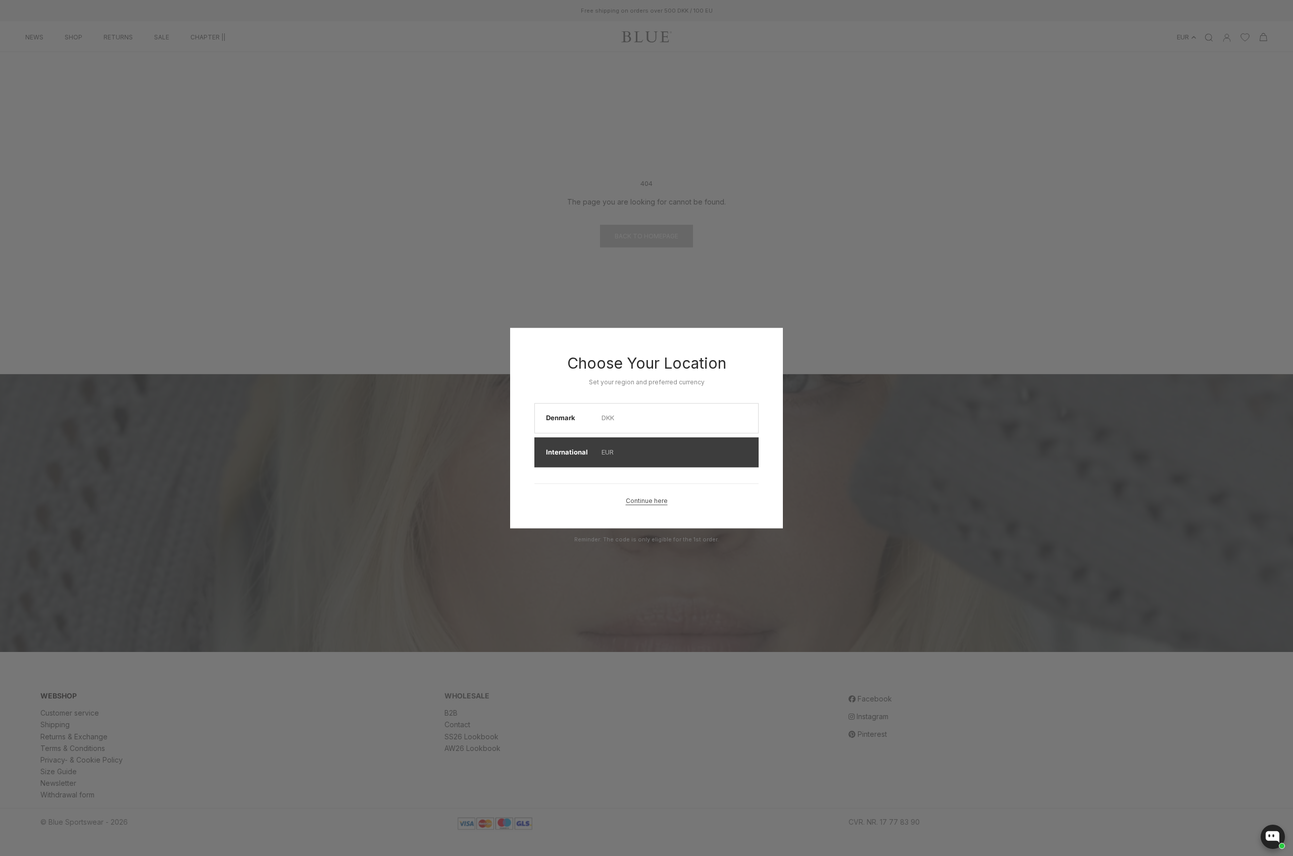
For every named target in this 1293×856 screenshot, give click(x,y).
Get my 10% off (533, 508)
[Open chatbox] (1273, 837)
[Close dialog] (861, 332)
